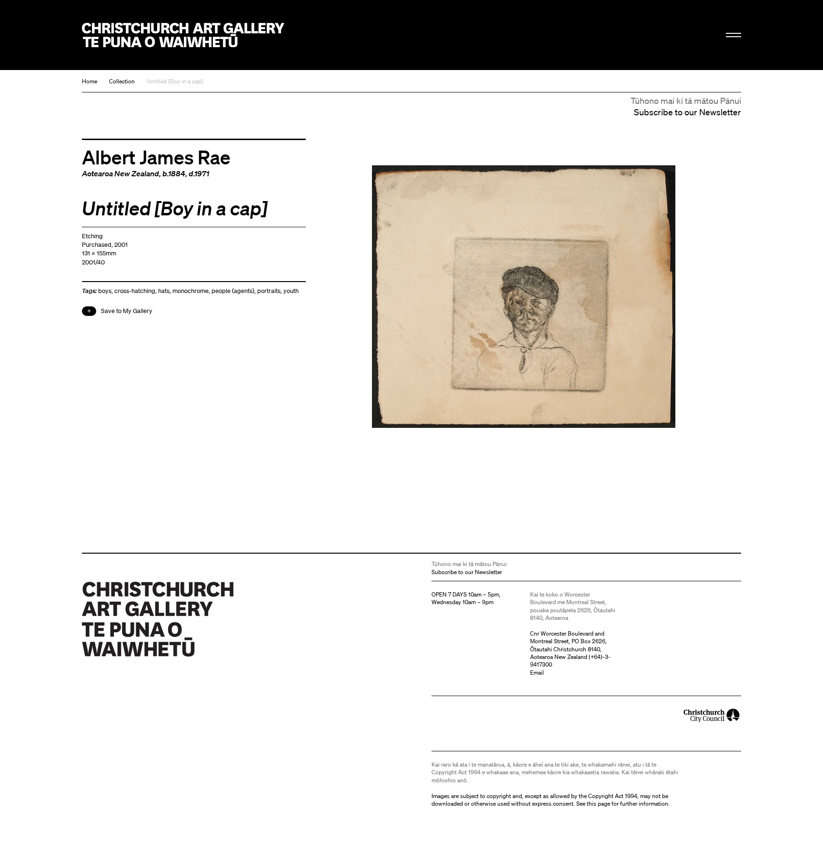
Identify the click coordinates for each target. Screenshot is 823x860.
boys (104, 291)
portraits (269, 291)
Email (537, 672)
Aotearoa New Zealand (120, 173)
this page (598, 803)
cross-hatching (134, 291)
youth (291, 291)
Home (89, 81)
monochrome (190, 291)
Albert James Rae (156, 156)
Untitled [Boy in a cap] (175, 81)
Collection (122, 81)
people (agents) (232, 291)
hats (164, 291)
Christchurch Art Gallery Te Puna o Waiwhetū (183, 35)
